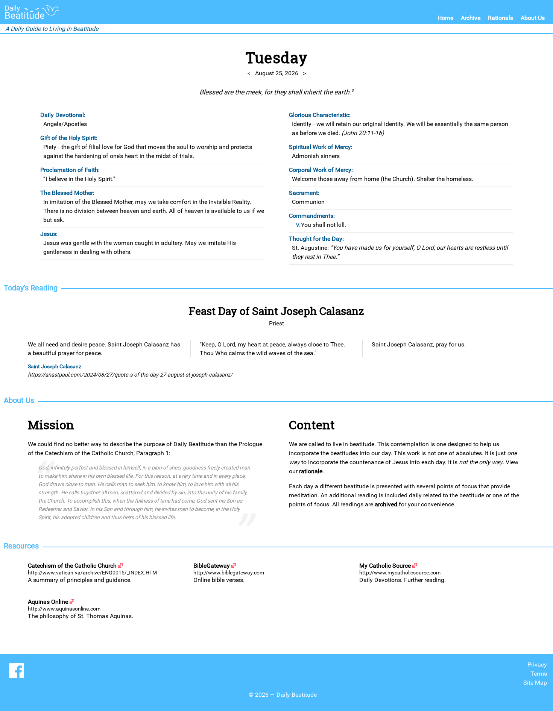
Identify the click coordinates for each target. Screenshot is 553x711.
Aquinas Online (48, 601)
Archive (470, 17)
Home (445, 17)
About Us (533, 17)
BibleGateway (211, 565)
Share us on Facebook (16, 670)
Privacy (537, 664)
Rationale (500, 17)
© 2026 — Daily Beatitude (283, 694)
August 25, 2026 (276, 73)
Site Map (535, 682)
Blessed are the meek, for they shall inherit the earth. (276, 92)
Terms (538, 673)
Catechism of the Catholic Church (72, 565)
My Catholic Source (385, 565)
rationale (310, 471)
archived (386, 504)
